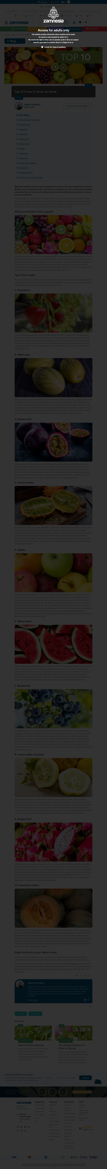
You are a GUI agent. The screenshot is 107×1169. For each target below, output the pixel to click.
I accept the (48, 47)
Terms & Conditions (59, 47)
